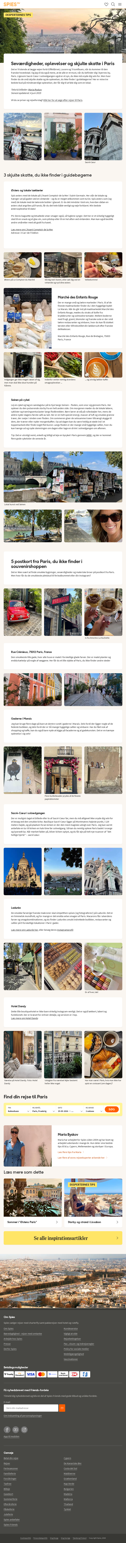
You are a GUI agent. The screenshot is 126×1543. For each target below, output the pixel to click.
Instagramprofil (65, 929)
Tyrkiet (67, 1509)
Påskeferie (9, 1509)
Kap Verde (69, 1483)
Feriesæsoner (11, 1468)
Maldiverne (69, 1473)
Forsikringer (10, 1478)
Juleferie (8, 1514)
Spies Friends (11, 1524)
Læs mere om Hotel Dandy (24, 1018)
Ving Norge (54, 1538)
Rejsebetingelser (72, 1338)
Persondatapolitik (40, 1538)
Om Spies (9, 1328)
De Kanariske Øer (73, 1463)
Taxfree (7, 1483)
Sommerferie (10, 1499)
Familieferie (10, 1473)
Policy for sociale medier (76, 1348)
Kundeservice (71, 1328)
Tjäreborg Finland (80, 1538)
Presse (7, 1343)
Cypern (67, 1458)
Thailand (68, 1504)
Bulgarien (69, 1488)
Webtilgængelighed (74, 1353)
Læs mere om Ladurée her (24, 929)
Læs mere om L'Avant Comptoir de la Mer (32, 229)
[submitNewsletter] (62, 1408)
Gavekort (8, 1493)
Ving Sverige (65, 1538)
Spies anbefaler (12, 1519)
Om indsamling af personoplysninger (23, 1415)
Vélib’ (89, 435)
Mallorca (68, 1499)
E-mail (7, 1402)
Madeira (68, 1493)
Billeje (7, 1488)
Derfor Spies (10, 1348)
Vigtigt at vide (70, 1333)
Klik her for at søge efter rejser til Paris (62, 100)
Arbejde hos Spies (13, 1338)
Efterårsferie (10, 1504)
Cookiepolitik (25, 1538)
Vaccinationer (71, 1359)
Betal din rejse (11, 1458)
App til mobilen (11, 1436)
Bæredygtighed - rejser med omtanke (23, 1333)
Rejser (7, 1463)
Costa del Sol (70, 1468)
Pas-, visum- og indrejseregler (79, 1343)
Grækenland (70, 1478)
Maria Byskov (35, 89)
